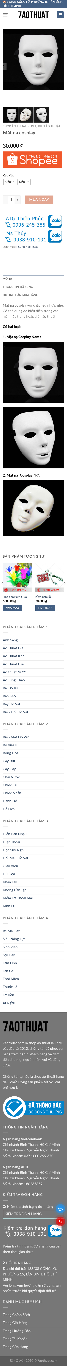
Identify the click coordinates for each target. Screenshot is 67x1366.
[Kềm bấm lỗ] (49, 577)
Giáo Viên (10, 866)
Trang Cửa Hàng (15, 1347)
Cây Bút (9, 761)
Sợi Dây (9, 955)
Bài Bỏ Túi (10, 688)
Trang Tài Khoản (15, 1339)
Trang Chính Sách (16, 1315)
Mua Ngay (39, 200)
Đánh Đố (10, 801)
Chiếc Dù (10, 785)
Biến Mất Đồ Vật (16, 737)
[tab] (33, 279)
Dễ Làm (9, 809)
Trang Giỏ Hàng (15, 1323)
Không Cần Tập (14, 890)
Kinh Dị (9, 906)
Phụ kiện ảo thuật (45, 126)
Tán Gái (8, 971)
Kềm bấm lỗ (43, 596)
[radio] (10, 182)
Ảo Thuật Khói (14, 656)
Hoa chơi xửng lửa (15, 596)
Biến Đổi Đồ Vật (15, 712)
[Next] (64, 590)
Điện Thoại (11, 842)
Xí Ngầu (9, 1003)
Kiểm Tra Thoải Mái (18, 898)
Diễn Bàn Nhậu (15, 834)
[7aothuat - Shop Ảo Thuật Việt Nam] (33, 15)
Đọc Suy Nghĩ (14, 850)
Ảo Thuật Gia (13, 648)
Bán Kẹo (9, 696)
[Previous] (2, 590)
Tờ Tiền (8, 995)
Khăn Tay (10, 882)
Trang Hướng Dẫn (17, 1331)
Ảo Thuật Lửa (13, 664)
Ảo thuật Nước (14, 672)
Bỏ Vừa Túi (11, 745)
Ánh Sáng (10, 640)
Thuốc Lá (10, 987)
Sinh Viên (10, 947)
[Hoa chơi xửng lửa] (17, 577)
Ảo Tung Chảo (14, 680)
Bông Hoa (10, 753)
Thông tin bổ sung (18, 287)
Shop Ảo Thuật (14, 126)
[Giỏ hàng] (60, 14)
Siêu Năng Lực (14, 939)
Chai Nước (11, 777)
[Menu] (5, 15)
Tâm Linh (10, 963)
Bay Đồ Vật (11, 704)
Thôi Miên (11, 979)
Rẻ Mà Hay (11, 931)
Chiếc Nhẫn (12, 793)
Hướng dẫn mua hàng (20, 295)
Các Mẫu (8, 175)
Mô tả (7, 279)
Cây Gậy (9, 769)
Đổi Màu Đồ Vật (15, 858)
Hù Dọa (9, 874)
